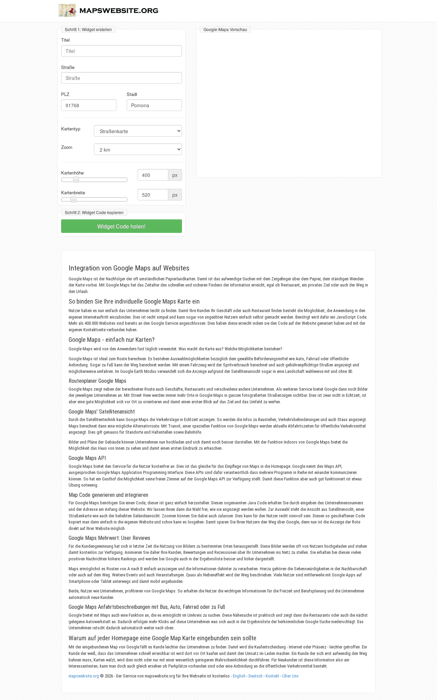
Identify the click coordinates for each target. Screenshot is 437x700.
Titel (65, 40)
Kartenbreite (73, 193)
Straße (67, 67)
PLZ (65, 94)
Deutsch (256, 675)
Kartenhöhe (72, 173)
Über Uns (290, 675)
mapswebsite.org (84, 675)
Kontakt (272, 675)
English (239, 675)
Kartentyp (70, 129)
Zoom (66, 147)
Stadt (132, 94)
